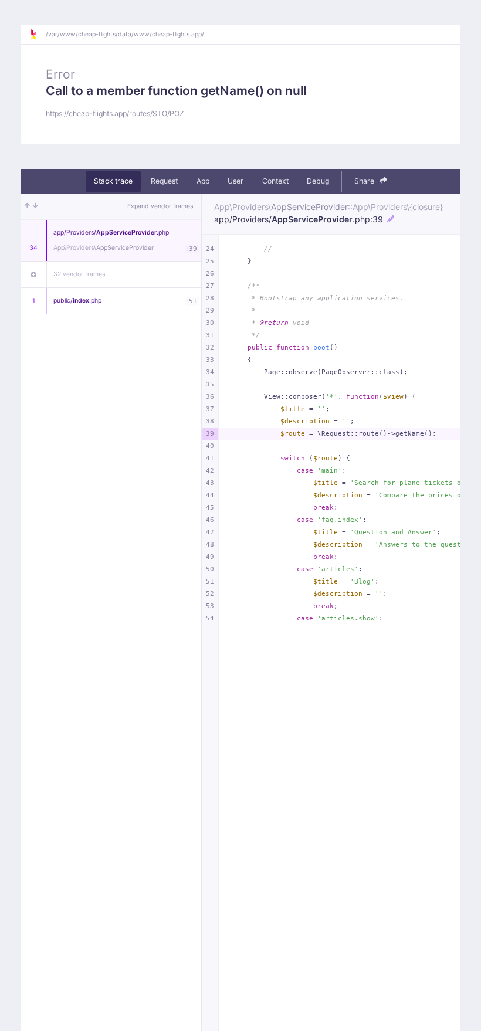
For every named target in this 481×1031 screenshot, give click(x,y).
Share (365, 181)
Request (164, 181)
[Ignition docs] (37, 34)
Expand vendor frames (160, 206)
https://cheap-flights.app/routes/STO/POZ (115, 113)
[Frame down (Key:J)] (35, 206)
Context (275, 181)
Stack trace (113, 181)
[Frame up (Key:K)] (27, 206)
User (235, 181)
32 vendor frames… (81, 274)
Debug (318, 181)
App (203, 181)
